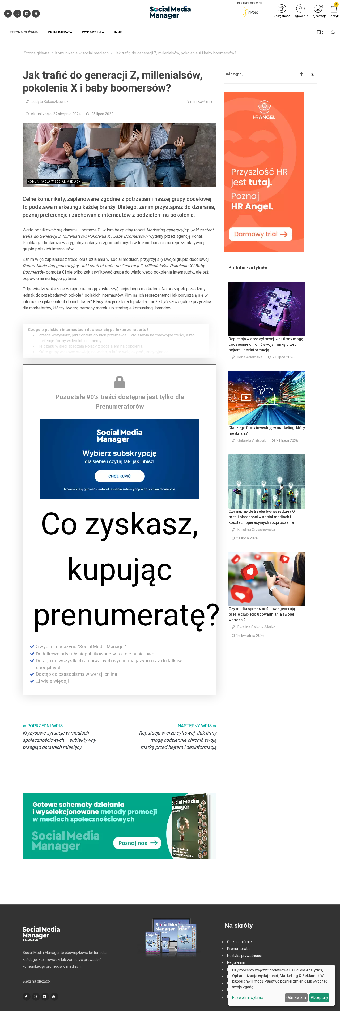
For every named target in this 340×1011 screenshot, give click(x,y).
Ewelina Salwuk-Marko (256, 627)
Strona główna (36, 53)
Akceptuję (319, 997)
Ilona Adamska (249, 357)
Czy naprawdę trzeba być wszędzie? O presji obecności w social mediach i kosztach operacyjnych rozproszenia (262, 517)
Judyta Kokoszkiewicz (50, 102)
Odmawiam (296, 997)
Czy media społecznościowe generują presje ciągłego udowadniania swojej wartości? (262, 614)
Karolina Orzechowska (256, 530)
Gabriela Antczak (251, 440)
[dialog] (281, 985)
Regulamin (236, 962)
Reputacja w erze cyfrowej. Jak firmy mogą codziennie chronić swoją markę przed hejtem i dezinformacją (266, 344)
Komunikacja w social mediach (82, 53)
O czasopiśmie (239, 942)
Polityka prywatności (244, 955)
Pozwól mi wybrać (247, 997)
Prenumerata (238, 949)
